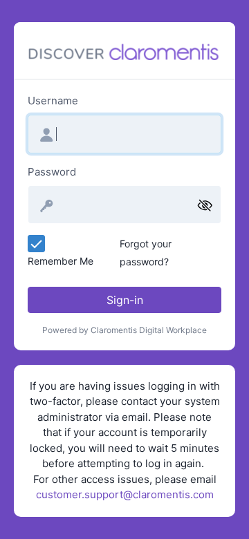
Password (52, 171)
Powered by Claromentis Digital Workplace (124, 330)
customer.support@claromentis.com (125, 494)
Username (53, 100)
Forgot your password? (146, 252)
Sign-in (125, 300)
